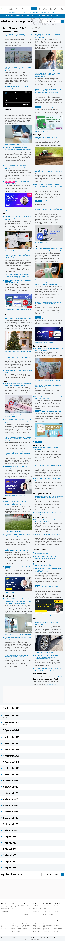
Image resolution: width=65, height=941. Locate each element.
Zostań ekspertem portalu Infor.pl (45, 679)
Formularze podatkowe (58, 928)
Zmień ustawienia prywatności (23, 937)
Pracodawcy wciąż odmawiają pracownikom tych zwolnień (47, 70)
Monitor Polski (25, 923)
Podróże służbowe (46, 926)
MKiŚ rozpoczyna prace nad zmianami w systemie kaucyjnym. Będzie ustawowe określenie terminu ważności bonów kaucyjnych (48, 570)
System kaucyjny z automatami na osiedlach (44, 279)
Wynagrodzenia (14, 906)
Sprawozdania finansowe (48, 914)
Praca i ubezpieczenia (36, 908)
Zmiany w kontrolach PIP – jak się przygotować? (45, 615)
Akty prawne (25, 920)
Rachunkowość (4, 906)
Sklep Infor (24, 912)
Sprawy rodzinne (25, 905)
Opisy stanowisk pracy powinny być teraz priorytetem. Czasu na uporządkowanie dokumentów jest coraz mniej (18, 453)
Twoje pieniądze (36, 12)
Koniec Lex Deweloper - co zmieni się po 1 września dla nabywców (18, 634)
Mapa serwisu (57, 937)
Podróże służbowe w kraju (48, 922)
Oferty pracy (56, 931)
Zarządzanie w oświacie (16, 928)
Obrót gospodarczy (5, 908)
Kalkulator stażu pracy (36, 928)
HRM (12, 912)
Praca (23, 911)
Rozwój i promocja (4, 926)
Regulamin (33, 937)
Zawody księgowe (4, 911)
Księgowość (8, 12)
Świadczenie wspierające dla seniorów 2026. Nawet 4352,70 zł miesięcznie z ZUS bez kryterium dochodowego (18, 69)
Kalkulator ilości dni (36, 923)
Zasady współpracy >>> (51, 684)
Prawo (30, 12)
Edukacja (53, 12)
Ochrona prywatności (10, 937)
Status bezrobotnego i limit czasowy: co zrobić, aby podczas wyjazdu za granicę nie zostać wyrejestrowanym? (48, 75)
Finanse (55, 908)
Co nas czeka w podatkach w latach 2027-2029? (17, 112)
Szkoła (12, 923)
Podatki (2, 905)
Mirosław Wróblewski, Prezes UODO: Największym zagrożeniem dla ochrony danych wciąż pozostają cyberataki (18, 439)
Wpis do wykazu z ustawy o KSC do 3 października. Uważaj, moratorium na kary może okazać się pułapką (18, 421)
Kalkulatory (35, 920)
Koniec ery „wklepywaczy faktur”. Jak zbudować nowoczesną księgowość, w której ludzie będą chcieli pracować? (18, 149)
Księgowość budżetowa (41, 346)
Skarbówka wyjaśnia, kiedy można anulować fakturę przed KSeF (18, 250)
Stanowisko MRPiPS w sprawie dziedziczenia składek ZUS (16, 64)
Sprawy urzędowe (25, 909)
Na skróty (56, 920)
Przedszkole (13, 922)
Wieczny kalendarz (46, 201)
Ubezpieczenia (14, 908)
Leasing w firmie (35, 911)
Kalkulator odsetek (36, 926)
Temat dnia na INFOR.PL (12, 32)
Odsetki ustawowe (46, 928)
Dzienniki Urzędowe (26, 925)
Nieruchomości (47, 12)
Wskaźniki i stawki (47, 920)
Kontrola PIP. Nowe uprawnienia (50, 107)
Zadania (2, 925)
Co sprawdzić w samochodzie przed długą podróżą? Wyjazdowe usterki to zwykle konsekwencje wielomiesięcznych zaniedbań (48, 657)
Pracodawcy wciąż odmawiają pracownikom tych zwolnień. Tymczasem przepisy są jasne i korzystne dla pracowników (48, 36)
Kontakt (46, 937)
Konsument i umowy (26, 908)
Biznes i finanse (35, 905)
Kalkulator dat (35, 922)
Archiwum (55, 923)
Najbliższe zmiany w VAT (10, 592)
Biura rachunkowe (47, 903)
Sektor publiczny (23, 12)
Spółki (33, 906)
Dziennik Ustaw (25, 922)
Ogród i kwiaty (56, 911)
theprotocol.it (56, 929)
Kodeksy (23, 931)
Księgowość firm (9, 109)
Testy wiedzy (14, 932)
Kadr (35, 32)
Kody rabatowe (57, 925)
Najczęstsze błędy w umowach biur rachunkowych (15, 495)
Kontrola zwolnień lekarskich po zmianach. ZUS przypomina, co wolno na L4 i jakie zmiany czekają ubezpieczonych (48, 465)
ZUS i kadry (3, 909)
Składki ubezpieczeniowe (48, 925)
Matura (12, 929)
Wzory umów (56, 926)
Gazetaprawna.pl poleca (42, 493)
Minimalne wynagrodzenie (48, 923)
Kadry (13, 12)
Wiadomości (56, 905)
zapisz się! (59, 676)
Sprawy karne (24, 906)
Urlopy (12, 909)
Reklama (51, 937)
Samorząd (37, 135)
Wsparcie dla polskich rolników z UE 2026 (13, 531)
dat (42, 441)
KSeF (58, 12)
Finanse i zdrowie (36, 912)
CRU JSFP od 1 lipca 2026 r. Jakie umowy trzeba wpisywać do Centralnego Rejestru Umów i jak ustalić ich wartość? (48, 209)
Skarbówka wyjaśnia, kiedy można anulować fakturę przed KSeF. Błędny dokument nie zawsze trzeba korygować (18, 218)
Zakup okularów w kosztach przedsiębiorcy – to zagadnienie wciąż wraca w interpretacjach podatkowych (17, 167)
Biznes (17, 12)
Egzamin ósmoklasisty (15, 931)
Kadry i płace (3, 928)
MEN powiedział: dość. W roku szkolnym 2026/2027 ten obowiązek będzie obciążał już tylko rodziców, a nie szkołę (18, 357)
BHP (12, 911)
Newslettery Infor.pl (40, 673)
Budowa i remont (57, 909)
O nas (2, 937)
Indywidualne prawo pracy (16, 905)
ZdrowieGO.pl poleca (40, 549)
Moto (41, 12)
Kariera (38, 937)
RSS (42, 937)
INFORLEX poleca (39, 445)
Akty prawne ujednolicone (27, 929)
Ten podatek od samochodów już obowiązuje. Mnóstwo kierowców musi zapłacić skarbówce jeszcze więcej (47, 622)
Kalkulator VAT (35, 925)
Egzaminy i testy (14, 926)
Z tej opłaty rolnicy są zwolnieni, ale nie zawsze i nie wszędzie (47, 166)
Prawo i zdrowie (25, 914)
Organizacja (3, 922)
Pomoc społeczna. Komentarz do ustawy (52, 411)
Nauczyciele (13, 925)
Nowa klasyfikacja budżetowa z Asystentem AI (44, 342)
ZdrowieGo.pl (56, 922)
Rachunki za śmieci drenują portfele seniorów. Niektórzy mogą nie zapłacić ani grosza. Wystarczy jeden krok (30, 15)
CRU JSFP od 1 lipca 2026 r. (41, 242)
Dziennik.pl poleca (40, 517)
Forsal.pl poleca (39, 561)
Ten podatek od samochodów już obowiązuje (44, 652)
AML (44, 916)
